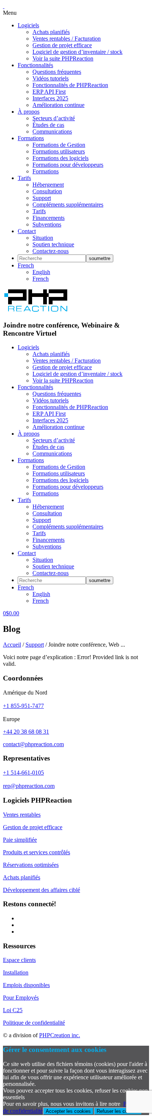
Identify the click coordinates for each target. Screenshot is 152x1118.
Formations (31, 138)
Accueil (12, 644)
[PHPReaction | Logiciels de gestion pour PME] (36, 311)
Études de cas (48, 125)
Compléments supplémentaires (67, 204)
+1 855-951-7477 (23, 706)
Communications (52, 131)
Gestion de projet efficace (62, 45)
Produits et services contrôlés (36, 852)
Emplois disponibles (26, 985)
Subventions (46, 224)
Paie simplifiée (20, 840)
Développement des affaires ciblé (41, 890)
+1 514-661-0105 (23, 772)
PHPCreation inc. (59, 1035)
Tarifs (24, 178)
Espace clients (19, 960)
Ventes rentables (22, 814)
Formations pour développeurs (67, 165)
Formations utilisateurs (58, 151)
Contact (27, 231)
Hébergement (48, 184)
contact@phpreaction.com (33, 744)
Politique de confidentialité (34, 1023)
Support (41, 198)
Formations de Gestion (58, 145)
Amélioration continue (58, 105)
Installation (15, 972)
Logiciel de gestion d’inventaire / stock (77, 52)
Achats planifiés (51, 32)
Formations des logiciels (60, 158)
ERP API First (49, 92)
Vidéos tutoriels (50, 78)
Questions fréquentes (56, 72)
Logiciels (28, 25)
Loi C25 (13, 1010)
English (41, 272)
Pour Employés (21, 997)
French (26, 265)
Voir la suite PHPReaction (62, 58)
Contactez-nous (50, 251)
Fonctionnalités (35, 65)
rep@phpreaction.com (29, 786)
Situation (42, 238)
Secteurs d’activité (53, 118)
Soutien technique (53, 244)
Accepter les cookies (68, 1111)
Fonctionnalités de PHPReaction (70, 85)
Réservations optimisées (31, 865)
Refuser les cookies (118, 1111)
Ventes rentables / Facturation (66, 38)
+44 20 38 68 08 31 (26, 731)
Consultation (47, 191)
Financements (48, 218)
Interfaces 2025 (50, 98)
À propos (28, 111)
